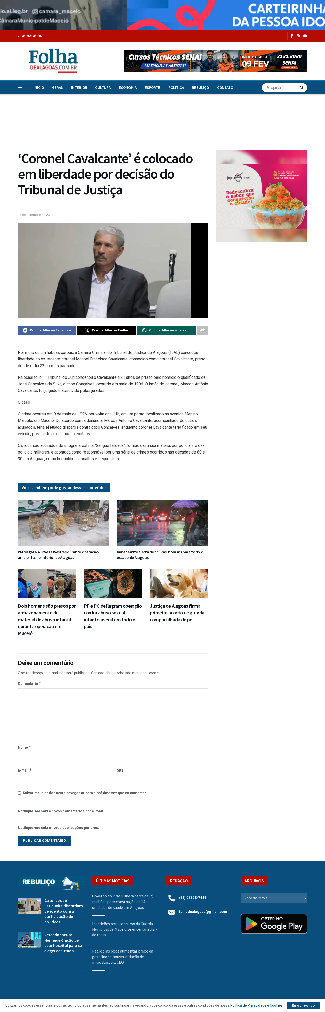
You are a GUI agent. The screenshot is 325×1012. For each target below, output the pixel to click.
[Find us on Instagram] (298, 36)
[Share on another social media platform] (202, 330)
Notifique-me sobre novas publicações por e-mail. (60, 828)
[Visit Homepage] (48, 61)
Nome (24, 747)
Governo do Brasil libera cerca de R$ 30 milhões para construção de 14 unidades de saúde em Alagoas (125, 901)
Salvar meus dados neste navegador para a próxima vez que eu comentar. (85, 793)
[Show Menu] (20, 87)
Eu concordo (303, 1005)
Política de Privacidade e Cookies (256, 1005)
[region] (162, 15)
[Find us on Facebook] (292, 36)
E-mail (25, 770)
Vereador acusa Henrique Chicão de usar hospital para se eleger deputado (63, 942)
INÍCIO (39, 87)
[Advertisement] (261, 287)
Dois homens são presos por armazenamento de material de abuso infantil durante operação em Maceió (47, 619)
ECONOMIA (128, 87)
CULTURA (103, 87)
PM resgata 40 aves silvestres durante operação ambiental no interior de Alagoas (58, 554)
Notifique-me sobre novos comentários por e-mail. (61, 811)
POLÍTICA (176, 87)
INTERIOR (79, 87)
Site (120, 770)
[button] (215, 61)
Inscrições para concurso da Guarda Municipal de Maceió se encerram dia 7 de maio (124, 929)
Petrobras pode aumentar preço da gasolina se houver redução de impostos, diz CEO (122, 956)
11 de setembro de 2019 (35, 215)
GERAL (57, 87)
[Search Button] (302, 87)
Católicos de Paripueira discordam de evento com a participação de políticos (63, 911)
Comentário (29, 683)
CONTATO (225, 87)
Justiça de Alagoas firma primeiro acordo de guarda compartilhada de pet (177, 612)
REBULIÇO (200, 87)
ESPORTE (152, 87)
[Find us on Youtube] (305, 36)
